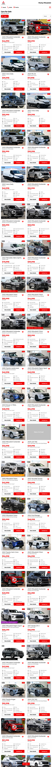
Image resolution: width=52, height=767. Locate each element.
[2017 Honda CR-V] (39, 616)
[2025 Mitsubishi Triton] (13, 285)
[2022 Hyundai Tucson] (39, 469)
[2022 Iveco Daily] (13, 64)
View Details (7, 52)
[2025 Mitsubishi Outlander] (13, 27)
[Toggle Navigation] (50, 7)
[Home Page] (3, 3)
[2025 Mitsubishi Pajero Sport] (39, 358)
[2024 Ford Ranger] (39, 505)
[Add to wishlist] (23, 38)
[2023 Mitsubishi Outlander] (39, 395)
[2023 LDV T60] (39, 432)
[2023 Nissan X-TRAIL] (13, 395)
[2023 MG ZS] (39, 64)
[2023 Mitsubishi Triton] (39, 542)
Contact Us (19, 52)
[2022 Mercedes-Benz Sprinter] (13, 248)
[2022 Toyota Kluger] (13, 689)
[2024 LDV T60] (39, 689)
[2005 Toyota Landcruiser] (13, 358)
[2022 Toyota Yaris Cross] (13, 542)
